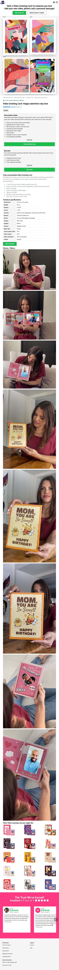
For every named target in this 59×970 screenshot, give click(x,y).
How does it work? (7, 965)
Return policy (5, 950)
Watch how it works (37, 13)
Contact (32, 945)
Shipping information (7, 953)
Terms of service (6, 945)
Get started (19, 13)
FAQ (31, 948)
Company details (6, 956)
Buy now (29, 169)
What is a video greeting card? (9, 962)
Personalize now (29, 144)
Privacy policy (5, 948)
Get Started (9, 244)
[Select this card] (9, 829)
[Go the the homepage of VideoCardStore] (3, 2)
